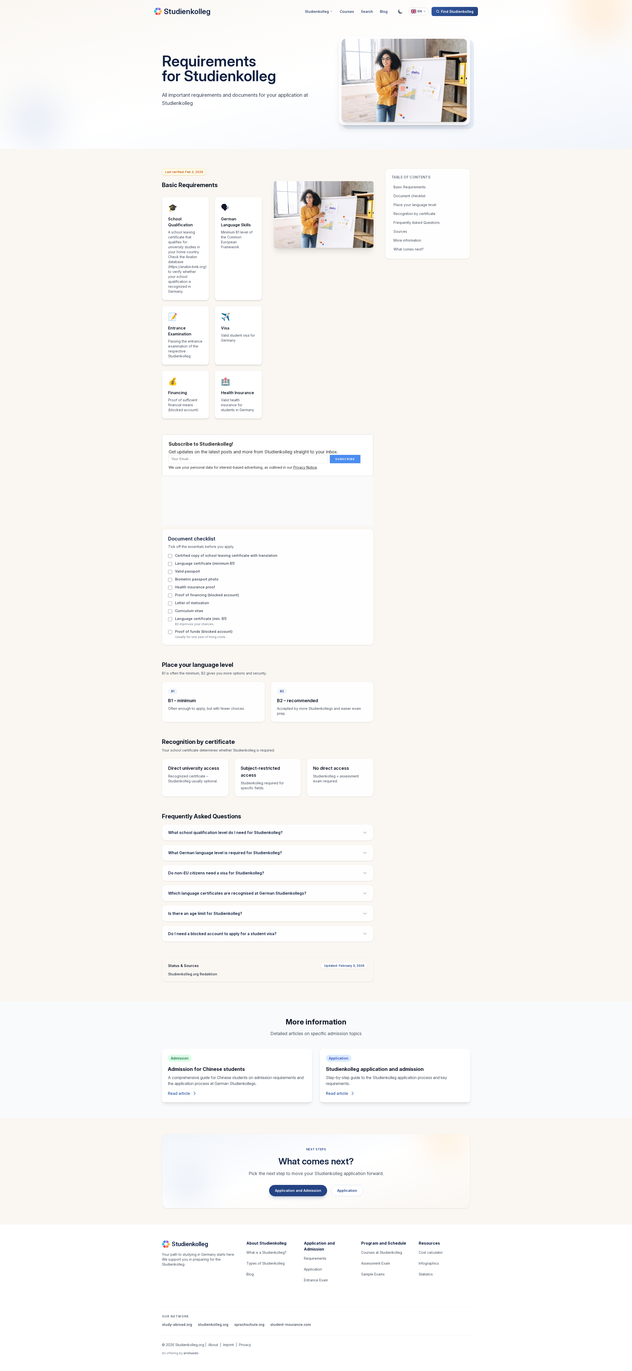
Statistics (426, 1274)
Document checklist (409, 196)
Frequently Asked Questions (417, 222)
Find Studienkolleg (457, 11)
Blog (384, 11)
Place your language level (415, 205)
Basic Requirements (410, 187)
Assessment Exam (375, 1263)
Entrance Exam (316, 1280)
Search (367, 11)
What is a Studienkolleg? (266, 1252)
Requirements (315, 1258)
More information (407, 240)
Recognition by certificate (414, 214)
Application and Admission (298, 1190)
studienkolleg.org (213, 1324)
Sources (400, 231)
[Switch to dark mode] (400, 11)
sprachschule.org (249, 1324)
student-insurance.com (290, 1324)
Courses (347, 11)
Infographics (429, 1263)
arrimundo (190, 1353)
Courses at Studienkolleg (381, 1252)
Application (347, 1190)
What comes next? (409, 249)
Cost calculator (431, 1252)
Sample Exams (373, 1274)
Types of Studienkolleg (265, 1263)
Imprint (228, 1345)
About (213, 1345)
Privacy (245, 1345)
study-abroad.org (177, 1324)
